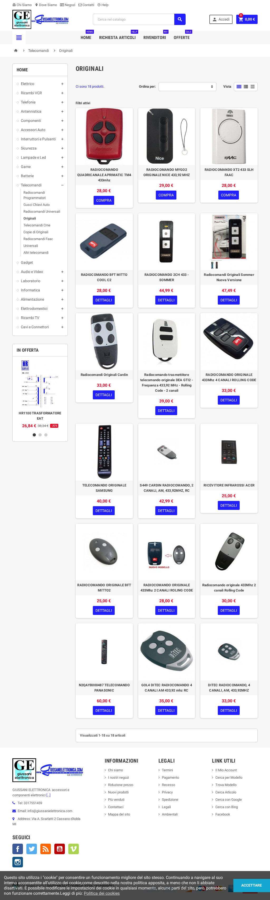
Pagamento (170, 777)
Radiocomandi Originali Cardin (104, 375)
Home (87, 35)
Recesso (168, 785)
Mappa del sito (119, 814)
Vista (227, 86)
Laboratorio (30, 281)
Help (102, 5)
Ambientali (170, 814)
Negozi (69, 5)
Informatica (30, 290)
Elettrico (27, 84)
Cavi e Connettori (35, 327)
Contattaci (115, 807)
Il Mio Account (226, 770)
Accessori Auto (33, 130)
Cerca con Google (228, 800)
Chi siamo (115, 770)
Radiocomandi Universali (41, 211)
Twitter (31, 849)
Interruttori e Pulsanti (38, 139)
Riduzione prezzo (120, 785)
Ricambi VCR (31, 93)
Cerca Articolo (225, 792)
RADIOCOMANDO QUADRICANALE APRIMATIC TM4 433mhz (104, 175)
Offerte (182, 35)
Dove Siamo (46, 5)
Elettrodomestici (34, 308)
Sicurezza (29, 148)
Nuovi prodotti (118, 792)
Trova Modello (226, 785)
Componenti (31, 120)
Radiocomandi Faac (38, 239)
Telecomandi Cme (36, 225)
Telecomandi (31, 185)
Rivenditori (155, 35)
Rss (45, 849)
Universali (30, 246)
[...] (48, 795)
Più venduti (116, 800)
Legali (166, 807)
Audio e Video (32, 272)
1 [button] (34, 434)
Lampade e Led (33, 157)
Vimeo (73, 849)
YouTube (59, 849)
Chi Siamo (22, 5)
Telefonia (28, 102)
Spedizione (170, 800)
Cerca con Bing (226, 807)
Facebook (17, 849)
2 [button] (40, 434)
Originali (29, 218)
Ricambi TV (30, 318)
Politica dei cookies (102, 893)
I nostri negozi (118, 777)
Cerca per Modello (228, 777)
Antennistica (31, 111)
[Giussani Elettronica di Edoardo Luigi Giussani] (40, 19)
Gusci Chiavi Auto (36, 205)
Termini (167, 770)
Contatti (88, 5)
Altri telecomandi (36, 253)
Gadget (27, 262)
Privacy (167, 792)
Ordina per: (147, 86)
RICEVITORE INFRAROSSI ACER (229, 485)
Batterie (27, 176)
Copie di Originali (35, 232)
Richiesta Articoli (118, 35)
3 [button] (45, 434)
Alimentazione (32, 299)
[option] (40, 394)
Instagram (17, 862)
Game (26, 167)
